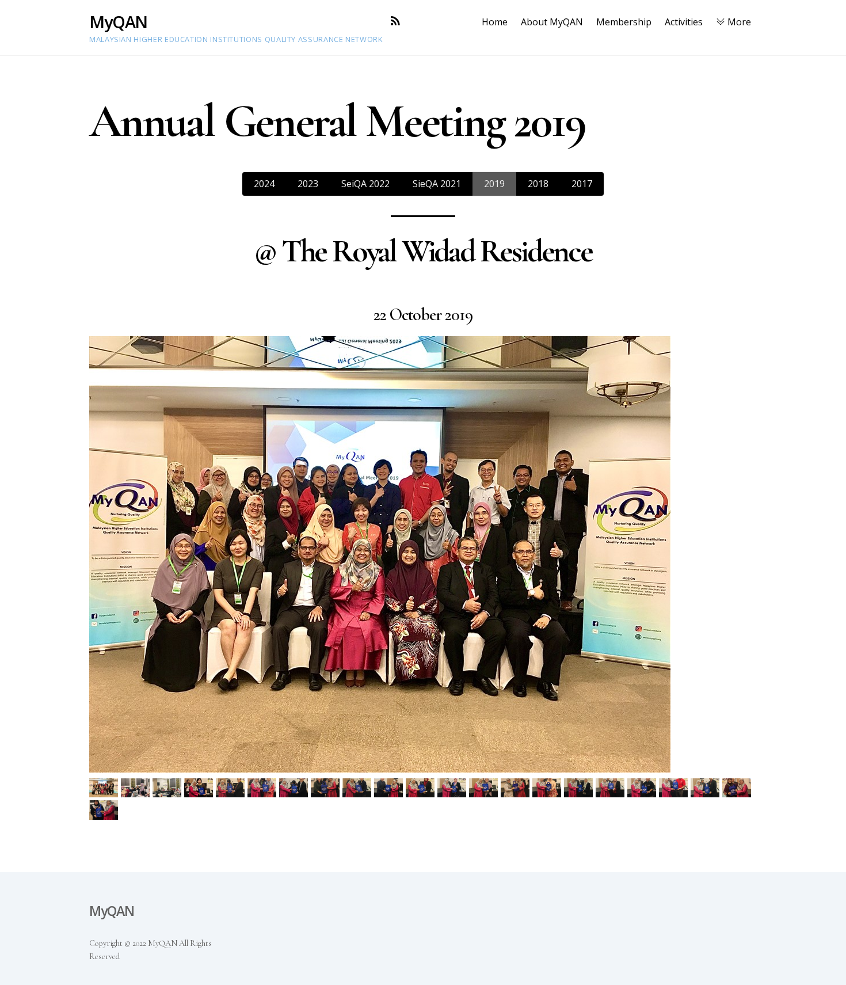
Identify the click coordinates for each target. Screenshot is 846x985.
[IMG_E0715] (137, 788)
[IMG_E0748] (295, 788)
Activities (684, 22)
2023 (308, 183)
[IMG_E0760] (390, 788)
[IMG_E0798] (706, 788)
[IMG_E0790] (611, 788)
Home (495, 22)
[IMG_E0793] (643, 788)
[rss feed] (395, 21)
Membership (623, 22)
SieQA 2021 (437, 183)
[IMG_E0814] (738, 788)
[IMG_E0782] (548, 788)
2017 (581, 183)
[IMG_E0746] (263, 788)
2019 (494, 183)
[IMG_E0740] (200, 788)
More (738, 22)
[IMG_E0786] (580, 788)
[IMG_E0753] (358, 788)
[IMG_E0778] (516, 788)
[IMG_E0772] (453, 788)
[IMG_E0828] (105, 788)
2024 (264, 183)
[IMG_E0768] (421, 788)
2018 (538, 183)
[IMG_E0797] (675, 788)
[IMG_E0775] (485, 788)
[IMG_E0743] (231, 788)
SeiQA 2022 (365, 183)
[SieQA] (168, 788)
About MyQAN (552, 22)
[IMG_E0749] (326, 788)
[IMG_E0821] (105, 810)
